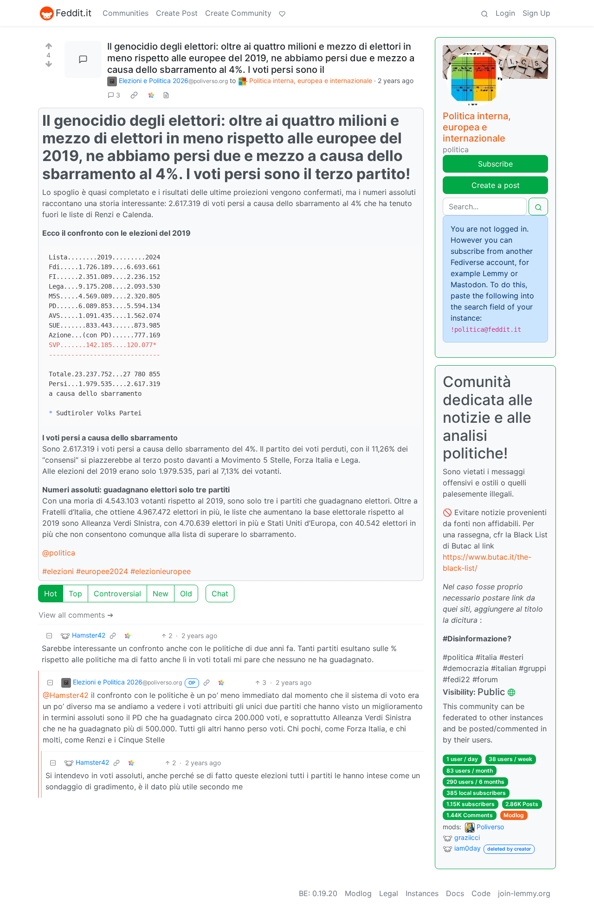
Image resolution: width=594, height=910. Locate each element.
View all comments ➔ (76, 615)
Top (75, 593)
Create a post (495, 185)
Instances (422, 893)
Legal (388, 893)
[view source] (166, 95)
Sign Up (536, 13)
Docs (455, 893)
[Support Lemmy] (282, 13)
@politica (58, 552)
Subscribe (495, 163)
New (160, 593)
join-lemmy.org (524, 893)
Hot (50, 593)
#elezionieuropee (160, 571)
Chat (220, 593)
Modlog (514, 815)
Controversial (117, 593)
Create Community (238, 13)
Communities (125, 13)
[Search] (484, 13)
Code (481, 893)
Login (505, 13)
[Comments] (83, 59)
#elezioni (58, 571)
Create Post (177, 13)
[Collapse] (49, 635)
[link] (134, 95)
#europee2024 (102, 571)
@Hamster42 (66, 695)
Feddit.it (73, 13)
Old (186, 593)
